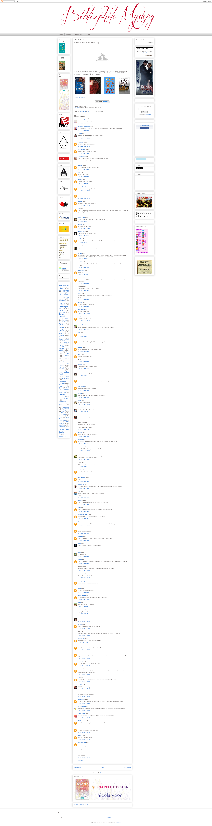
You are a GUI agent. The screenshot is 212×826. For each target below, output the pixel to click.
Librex (60, 352)
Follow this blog (144, 128)
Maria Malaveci (81, 149)
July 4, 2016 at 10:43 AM (84, 404)
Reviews (68, 34)
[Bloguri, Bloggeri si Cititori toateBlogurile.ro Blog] (81, 804)
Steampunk (66, 407)
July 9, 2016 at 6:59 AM (83, 592)
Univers (61, 421)
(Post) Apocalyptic (64, 285)
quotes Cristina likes (142, 48)
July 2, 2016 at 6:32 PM (83, 299)
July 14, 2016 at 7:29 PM (84, 757)
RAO (67, 388)
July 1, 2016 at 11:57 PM (84, 221)
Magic (67, 355)
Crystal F (80, 500)
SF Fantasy (64, 398)
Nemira (61, 370)
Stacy (79, 521)
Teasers (64, 411)
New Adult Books (64, 373)
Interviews (61, 348)
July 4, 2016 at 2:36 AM (83, 368)
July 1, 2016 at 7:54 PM (83, 169)
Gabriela (80, 559)
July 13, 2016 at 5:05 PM (84, 674)
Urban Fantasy (64, 422)
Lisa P (79, 332)
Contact (88, 34)
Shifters (64, 403)
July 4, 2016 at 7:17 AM (83, 383)
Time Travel (62, 414)
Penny (79, 588)
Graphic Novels (64, 339)
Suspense (66, 410)
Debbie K (80, 261)
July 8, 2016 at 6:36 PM (83, 556)
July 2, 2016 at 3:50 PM (83, 283)
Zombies (61, 436)
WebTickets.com (82, 742)
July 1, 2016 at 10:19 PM (84, 198)
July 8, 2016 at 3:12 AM (83, 540)
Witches (61, 428)
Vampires (62, 425)
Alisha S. (80, 735)
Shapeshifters (62, 401)
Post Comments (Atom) (105, 772)
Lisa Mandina (81, 415)
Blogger (119, 822)
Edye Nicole (81, 194)
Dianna (79, 293)
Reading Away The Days (84, 581)
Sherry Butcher (81, 477)
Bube (79, 246)
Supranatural (65, 408)
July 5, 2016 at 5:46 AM (83, 436)
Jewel (79, 379)
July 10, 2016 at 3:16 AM (84, 621)
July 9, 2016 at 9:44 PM (83, 613)
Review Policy (78, 34)
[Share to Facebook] (100, 111)
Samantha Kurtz (82, 692)
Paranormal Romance (62, 382)
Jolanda (80, 133)
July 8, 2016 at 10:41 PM (84, 570)
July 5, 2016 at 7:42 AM (83, 443)
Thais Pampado (82, 617)
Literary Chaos (81, 638)
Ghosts (61, 336)
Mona (79, 491)
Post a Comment (80, 760)
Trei (60, 416)
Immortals (61, 346)
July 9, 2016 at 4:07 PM (83, 606)
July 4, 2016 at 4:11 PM (83, 412)
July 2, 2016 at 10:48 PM (84, 313)
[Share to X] (99, 111)
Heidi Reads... (81, 386)
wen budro (80, 536)
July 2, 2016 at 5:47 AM (83, 267)
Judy (79, 454)
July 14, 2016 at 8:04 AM (84, 703)
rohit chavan (64, 267)
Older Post (127, 767)
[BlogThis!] (97, 111)
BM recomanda (64, 290)
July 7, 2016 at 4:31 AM (83, 497)
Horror (61, 345)
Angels (61, 288)
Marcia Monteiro (82, 156)
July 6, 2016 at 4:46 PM (83, 481)
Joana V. (80, 728)
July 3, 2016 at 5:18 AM (83, 329)
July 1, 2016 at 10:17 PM (84, 191)
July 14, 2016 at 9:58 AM (84, 725)
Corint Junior (62, 312)
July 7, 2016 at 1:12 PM (83, 504)
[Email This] (96, 111)
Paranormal (65, 378)
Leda (61, 350)
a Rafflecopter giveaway (79, 97)
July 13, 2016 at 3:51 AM (84, 658)
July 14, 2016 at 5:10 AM (84, 696)
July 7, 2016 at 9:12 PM (83, 518)
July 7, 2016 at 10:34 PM (84, 526)
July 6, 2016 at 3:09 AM (83, 466)
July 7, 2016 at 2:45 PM (83, 511)
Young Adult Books (64, 431)
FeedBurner (148, 114)
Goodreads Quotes (148, 55)
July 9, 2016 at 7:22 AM (83, 599)
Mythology (61, 368)
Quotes (61, 388)
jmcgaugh (80, 439)
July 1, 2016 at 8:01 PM (83, 176)
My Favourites (64, 361)
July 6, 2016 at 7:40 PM (83, 488)
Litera (67, 353)
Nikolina (80, 407)
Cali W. (79, 238)
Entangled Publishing (61, 329)
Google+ (109, 817)
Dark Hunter (62, 321)
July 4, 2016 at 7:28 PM (83, 419)
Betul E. (80, 354)
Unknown (80, 179)
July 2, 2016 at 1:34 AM (83, 242)
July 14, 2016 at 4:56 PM (84, 732)
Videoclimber (81, 270)
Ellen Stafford (81, 309)
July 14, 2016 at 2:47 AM (84, 689)
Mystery (61, 367)
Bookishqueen (81, 217)
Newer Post (77, 767)
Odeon (67, 376)
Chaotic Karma (81, 231)
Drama (61, 326)
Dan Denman (81, 699)
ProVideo (61, 386)
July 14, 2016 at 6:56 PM (84, 739)
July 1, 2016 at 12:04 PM (84, 139)
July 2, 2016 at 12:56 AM (84, 228)
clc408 (79, 507)
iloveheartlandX (82, 186)
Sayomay (80, 364)
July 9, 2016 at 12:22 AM (84, 585)
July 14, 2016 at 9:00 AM (84, 717)
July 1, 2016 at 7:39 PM (83, 162)
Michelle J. (80, 142)
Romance (63, 394)
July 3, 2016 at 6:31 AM (83, 336)
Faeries (61, 333)
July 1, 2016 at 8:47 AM (83, 130)
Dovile (79, 602)
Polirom (61, 385)
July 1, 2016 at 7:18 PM (83, 153)
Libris (67, 352)
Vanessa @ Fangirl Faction (84, 324)
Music (67, 358)
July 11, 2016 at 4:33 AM (84, 642)
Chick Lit (62, 303)
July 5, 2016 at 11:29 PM (84, 459)
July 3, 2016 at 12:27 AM (84, 321)
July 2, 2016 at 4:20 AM (83, 258)
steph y (79, 172)
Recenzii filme (62, 392)
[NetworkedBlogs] (144, 125)
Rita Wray (80, 165)
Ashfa (79, 552)
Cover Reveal (62, 315)
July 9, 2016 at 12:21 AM (84, 577)
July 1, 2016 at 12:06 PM (84, 146)
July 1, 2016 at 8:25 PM (83, 183)
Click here (76, 107)
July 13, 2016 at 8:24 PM (84, 681)
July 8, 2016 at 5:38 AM (83, 549)
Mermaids (66, 357)
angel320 (80, 684)
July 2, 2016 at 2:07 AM (83, 250)
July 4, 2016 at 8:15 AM (83, 390)
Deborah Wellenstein (83, 514)
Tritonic (61, 417)
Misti (79, 208)
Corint (61, 310)
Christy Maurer (81, 529)
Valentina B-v (81, 484)
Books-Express (62, 300)
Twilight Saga (62, 420)
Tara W (79, 543)
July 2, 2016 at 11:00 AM (84, 274)
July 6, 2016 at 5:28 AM (83, 474)
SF (65, 396)
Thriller (61, 413)
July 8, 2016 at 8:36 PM (83, 563)
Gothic (60, 338)
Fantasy (61, 335)
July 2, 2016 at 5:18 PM (83, 290)
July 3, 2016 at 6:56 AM (83, 344)
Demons (61, 323)
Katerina (80, 470)
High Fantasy (65, 341)
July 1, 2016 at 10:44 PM (84, 214)
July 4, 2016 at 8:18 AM (83, 397)
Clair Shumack (81, 720)
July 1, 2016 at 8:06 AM (83, 123)
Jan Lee (80, 624)
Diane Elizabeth (82, 595)
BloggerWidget (65, 270)
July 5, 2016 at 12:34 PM (84, 451)
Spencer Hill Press (64, 405)
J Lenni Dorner (81, 713)
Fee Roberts (81, 316)
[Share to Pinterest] (102, 111)
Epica (60, 332)
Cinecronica (62, 304)
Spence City (62, 404)
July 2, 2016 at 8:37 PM (83, 306)
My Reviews (64, 364)
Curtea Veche (64, 320)
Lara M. (79, 400)
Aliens (63, 287)
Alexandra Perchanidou (84, 126)
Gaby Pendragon (82, 119)
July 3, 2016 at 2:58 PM (83, 351)
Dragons (61, 324)
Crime (67, 318)
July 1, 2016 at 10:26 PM (84, 205)
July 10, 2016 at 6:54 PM (84, 635)
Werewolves (62, 426)
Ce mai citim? (62, 302)
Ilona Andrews (147, 52)
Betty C (79, 669)
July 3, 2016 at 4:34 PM (83, 361)
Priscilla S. (80, 661)
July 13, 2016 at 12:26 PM (84, 665)
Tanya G (80, 253)
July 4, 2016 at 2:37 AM (83, 376)
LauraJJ (80, 393)
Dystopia (61, 327)
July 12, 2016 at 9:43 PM (84, 650)
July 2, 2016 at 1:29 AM (83, 235)
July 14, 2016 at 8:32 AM (84, 710)
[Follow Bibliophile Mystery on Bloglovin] (102, 103)
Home (61, 34)
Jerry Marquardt (82, 706)
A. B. (79, 677)
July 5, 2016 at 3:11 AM (83, 429)
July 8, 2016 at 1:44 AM (83, 533)
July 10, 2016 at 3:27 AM (84, 628)
